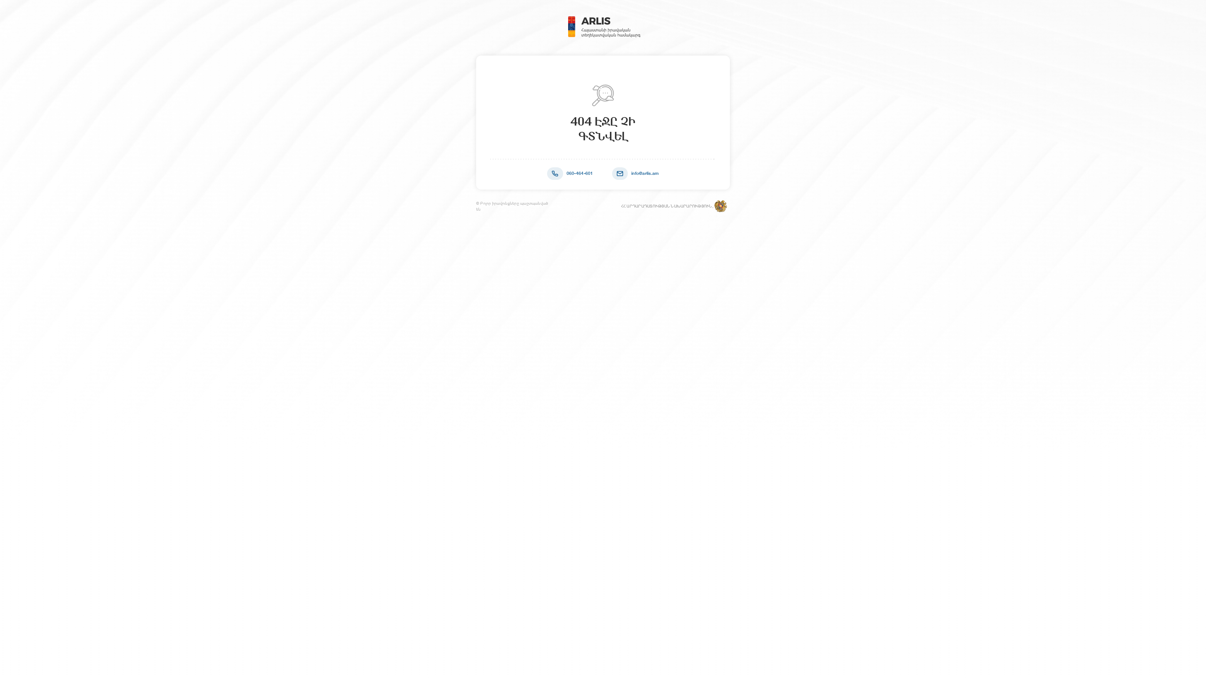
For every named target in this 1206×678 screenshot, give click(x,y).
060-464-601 (580, 173)
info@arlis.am (645, 173)
